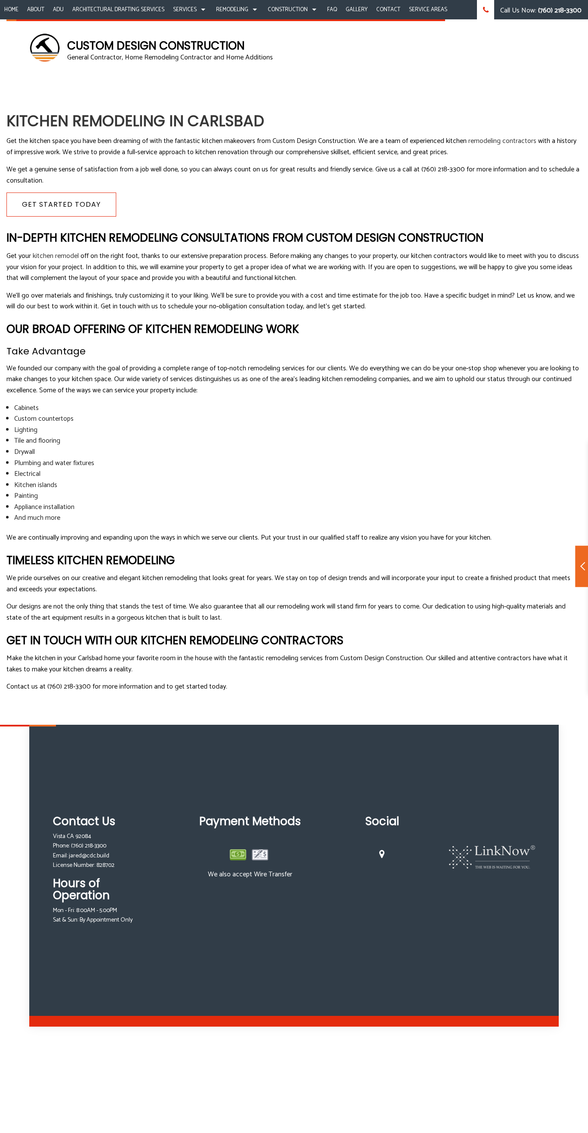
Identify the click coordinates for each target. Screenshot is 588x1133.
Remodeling (232, 9)
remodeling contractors (502, 141)
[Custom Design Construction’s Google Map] (382, 855)
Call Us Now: (540, 10)
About (35, 9)
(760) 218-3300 (88, 846)
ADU (58, 9)
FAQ (332, 9)
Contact (388, 9)
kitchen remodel (56, 256)
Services (185, 9)
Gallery (357, 9)
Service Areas (428, 9)
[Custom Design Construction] (45, 47)
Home (11, 9)
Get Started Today (61, 204)
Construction (288, 9)
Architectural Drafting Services (118, 9)
